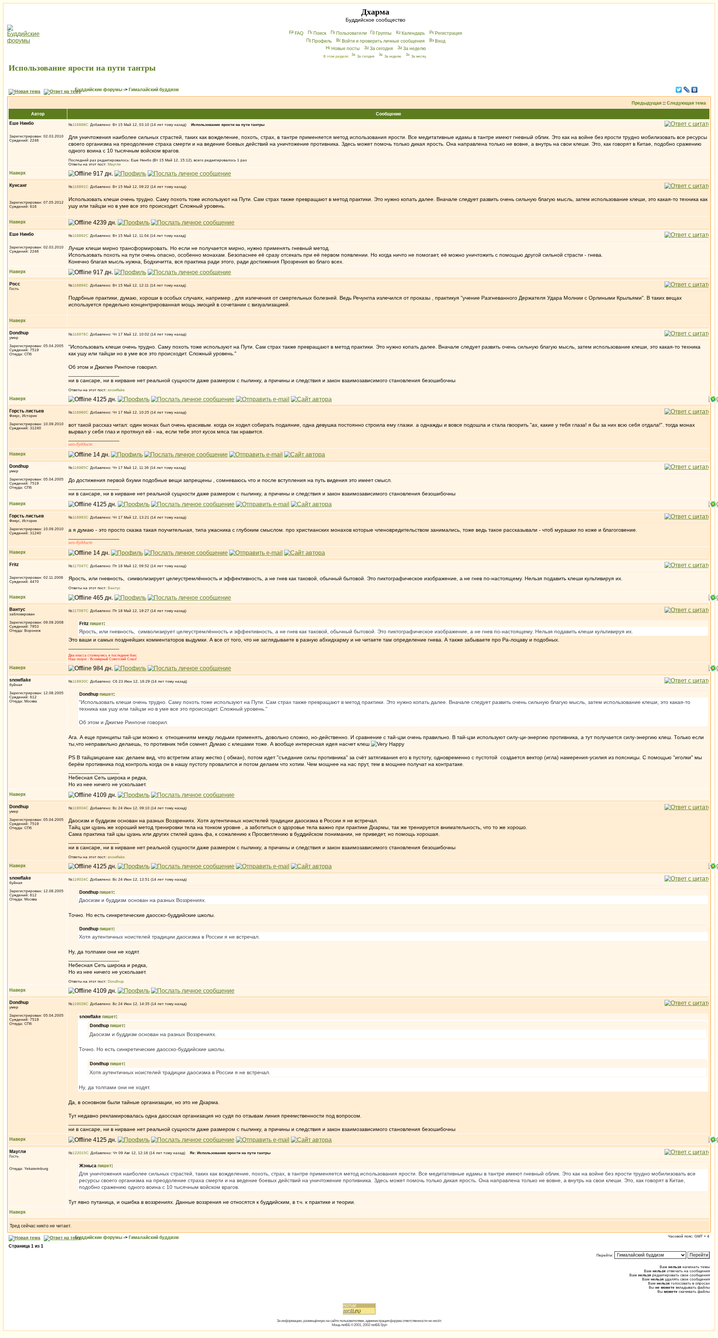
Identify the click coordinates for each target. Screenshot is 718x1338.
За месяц (418, 56)
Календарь (413, 33)
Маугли (114, 164)
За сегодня (381, 48)
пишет (97, 623)
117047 (79, 566)
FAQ (299, 33)
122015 (79, 1153)
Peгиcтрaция (448, 33)
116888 (79, 125)
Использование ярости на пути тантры (82, 67)
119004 (79, 808)
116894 (79, 285)
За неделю (414, 48)
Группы (384, 33)
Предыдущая (647, 103)
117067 (79, 611)
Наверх (17, 173)
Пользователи (351, 33)
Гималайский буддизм (154, 89)
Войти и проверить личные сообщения (383, 41)
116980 (79, 412)
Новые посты (345, 48)
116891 (79, 187)
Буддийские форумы (98, 89)
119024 (79, 879)
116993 (79, 517)
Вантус (114, 588)
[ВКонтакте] (695, 90)
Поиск (319, 33)
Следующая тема (686, 103)
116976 (79, 334)
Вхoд (440, 41)
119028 (79, 1004)
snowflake (116, 390)
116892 (79, 236)
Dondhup (116, 981)
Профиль (322, 41)
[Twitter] (679, 90)
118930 (79, 681)
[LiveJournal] (687, 90)
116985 (79, 468)
